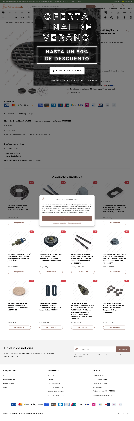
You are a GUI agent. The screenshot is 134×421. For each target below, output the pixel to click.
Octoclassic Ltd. (15, 413)
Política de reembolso (56, 387)
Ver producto (19, 222)
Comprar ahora (10, 371)
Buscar (90, 7)
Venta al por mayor (26, 114)
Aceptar (67, 218)
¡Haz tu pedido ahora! (67, 71)
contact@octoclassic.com (102, 395)
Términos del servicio (74, 223)
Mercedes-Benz (11, 23)
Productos (7, 376)
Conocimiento (8, 383)
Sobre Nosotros (9, 380)
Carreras (51, 380)
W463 (22, 23)
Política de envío (54, 383)
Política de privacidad (59, 223)
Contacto (51, 376)
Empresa (96, 371)
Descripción (9, 114)
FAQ (5, 387)
